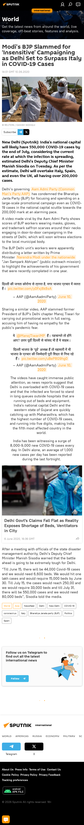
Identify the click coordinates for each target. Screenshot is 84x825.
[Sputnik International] (11, 6)
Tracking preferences (15, 780)
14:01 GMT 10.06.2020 (15, 72)
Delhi (41, 605)
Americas (22, 736)
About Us (7, 769)
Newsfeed (29, 605)
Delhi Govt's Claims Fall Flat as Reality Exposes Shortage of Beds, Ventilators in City (41, 525)
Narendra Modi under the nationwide (46, 257)
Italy (23, 613)
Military (69, 736)
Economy (52, 736)
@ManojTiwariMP (31, 335)
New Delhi (54, 605)
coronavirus (10, 613)
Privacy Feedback (49, 774)
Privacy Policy (28, 774)
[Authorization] (62, 4)
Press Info (21, 769)
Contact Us (54, 769)
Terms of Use (37, 769)
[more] (77, 538)
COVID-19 (69, 605)
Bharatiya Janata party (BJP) (45, 613)
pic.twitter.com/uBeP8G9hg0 (45, 358)
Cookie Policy (10, 774)
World (7, 605)
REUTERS (9, 124)
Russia (37, 736)
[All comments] (6, 819)
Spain (7, 620)
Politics (68, 613)
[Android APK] (14, 791)
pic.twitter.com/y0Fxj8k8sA (30, 288)
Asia (17, 605)
